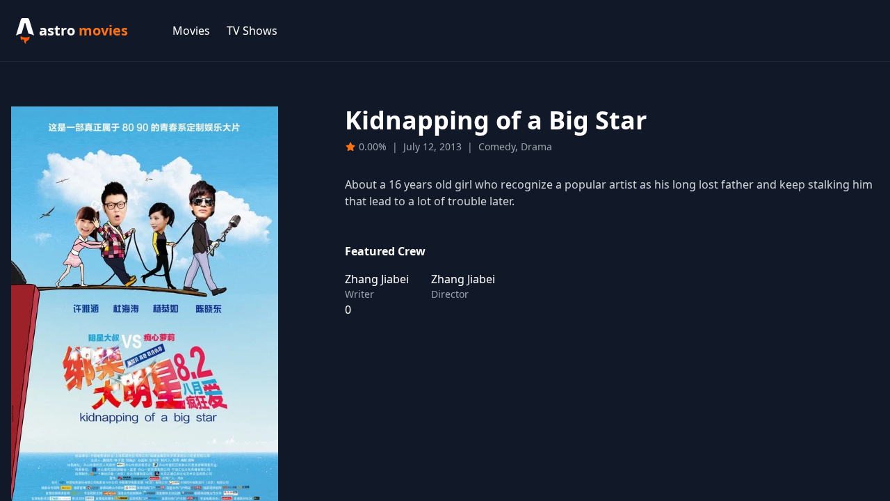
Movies (191, 30)
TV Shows (252, 30)
